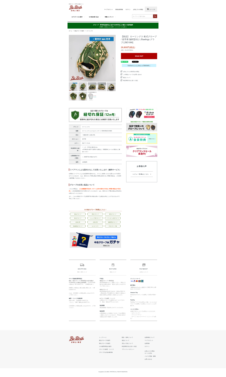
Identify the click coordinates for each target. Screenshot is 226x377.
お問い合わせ (148, 359)
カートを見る (148, 353)
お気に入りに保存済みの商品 (131, 71)
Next (113, 58)
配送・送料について (127, 337)
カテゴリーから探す (77, 17)
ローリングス (90, 31)
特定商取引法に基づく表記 (130, 80)
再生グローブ (95, 214)
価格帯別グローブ (112, 222)
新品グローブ (77, 214)
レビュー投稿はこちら (141, 174)
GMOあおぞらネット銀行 (138, 287)
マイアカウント (108, 9)
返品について (126, 77)
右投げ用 (77, 222)
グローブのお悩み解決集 (106, 352)
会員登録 (147, 343)
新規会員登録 (119, 9)
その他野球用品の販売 (105, 346)
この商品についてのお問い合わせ (132, 74)
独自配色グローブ (77, 226)
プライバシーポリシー (128, 349)
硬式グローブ (112, 214)
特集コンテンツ (109, 17)
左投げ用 (95, 222)
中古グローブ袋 (113, 226)
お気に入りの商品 (138, 9)
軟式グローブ (77, 218)
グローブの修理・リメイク (106, 349)
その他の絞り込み (94, 17)
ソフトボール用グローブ (112, 218)
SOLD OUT (139, 56)
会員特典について (149, 337)
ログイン (128, 9)
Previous (71, 58)
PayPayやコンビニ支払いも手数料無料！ (139, 65)
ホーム (70, 31)
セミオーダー (95, 226)
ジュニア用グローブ (95, 218)
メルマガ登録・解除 (150, 356)
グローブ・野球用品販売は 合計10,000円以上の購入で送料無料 (113, 26)
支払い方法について (127, 343)
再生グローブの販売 (104, 343)
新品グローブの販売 (79, 31)
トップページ (102, 337)
